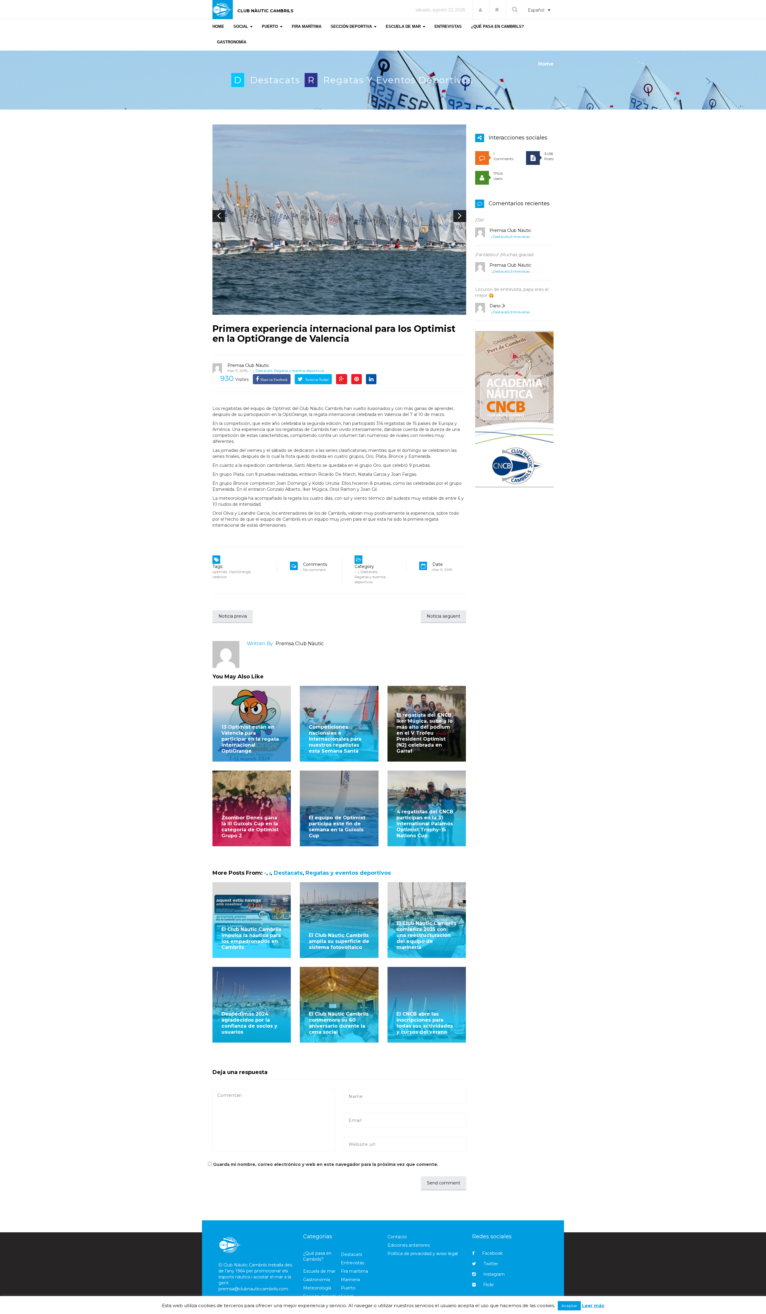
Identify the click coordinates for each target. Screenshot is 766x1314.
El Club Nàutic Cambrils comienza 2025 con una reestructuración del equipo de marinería (426, 935)
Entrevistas (520, 236)
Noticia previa (232, 616)
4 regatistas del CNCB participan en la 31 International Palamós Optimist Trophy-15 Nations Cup (424, 823)
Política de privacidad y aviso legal (422, 1253)
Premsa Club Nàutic (248, 365)
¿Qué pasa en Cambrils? (317, 1256)
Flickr (488, 1284)
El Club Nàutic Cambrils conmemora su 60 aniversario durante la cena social (339, 1023)
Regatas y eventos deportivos (398, 80)
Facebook (492, 1253)
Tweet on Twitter (316, 380)
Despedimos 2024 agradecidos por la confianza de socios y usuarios (249, 1023)
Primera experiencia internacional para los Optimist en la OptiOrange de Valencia (333, 333)
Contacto (397, 1236)
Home (546, 64)
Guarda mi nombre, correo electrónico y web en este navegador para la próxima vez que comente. (325, 1164)
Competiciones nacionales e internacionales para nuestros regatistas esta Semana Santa (335, 739)
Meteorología (317, 1288)
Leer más (593, 1305)
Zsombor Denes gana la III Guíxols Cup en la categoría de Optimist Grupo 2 (250, 826)
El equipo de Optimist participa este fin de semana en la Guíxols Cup (337, 826)
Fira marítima (354, 1271)
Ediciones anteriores (408, 1245)
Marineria (350, 1279)
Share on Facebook (274, 380)
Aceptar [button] (569, 1305)
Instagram (494, 1274)
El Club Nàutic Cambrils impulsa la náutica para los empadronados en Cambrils (251, 938)
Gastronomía (316, 1279)
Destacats (275, 80)
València (219, 577)
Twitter (491, 1263)
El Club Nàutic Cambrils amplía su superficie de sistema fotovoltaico (339, 941)
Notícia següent (443, 616)
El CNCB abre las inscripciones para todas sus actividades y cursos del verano (424, 1023)
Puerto (348, 1288)
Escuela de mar (319, 1271)
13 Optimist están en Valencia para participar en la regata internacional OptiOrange (250, 739)
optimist (219, 571)
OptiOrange (239, 571)
